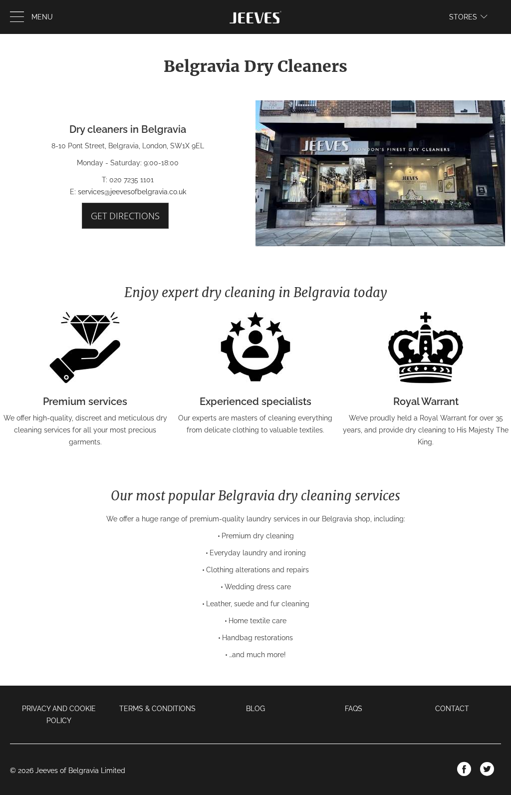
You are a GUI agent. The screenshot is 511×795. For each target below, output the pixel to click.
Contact (452, 709)
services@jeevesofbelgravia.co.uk (132, 192)
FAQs (353, 709)
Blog (255, 709)
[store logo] (255, 17)
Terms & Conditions (157, 709)
